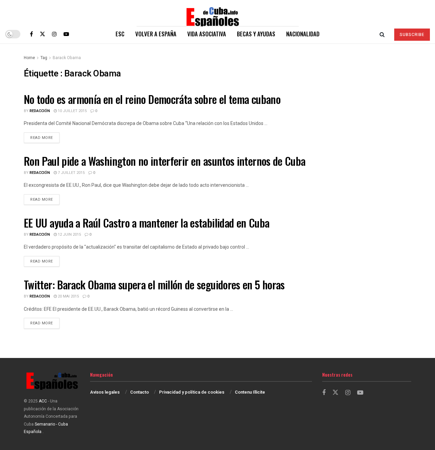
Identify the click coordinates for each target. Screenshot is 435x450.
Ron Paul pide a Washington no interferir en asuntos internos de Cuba (164, 161)
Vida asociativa (206, 34)
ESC (120, 34)
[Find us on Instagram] (54, 33)
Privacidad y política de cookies (191, 392)
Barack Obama (67, 58)
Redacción (40, 111)
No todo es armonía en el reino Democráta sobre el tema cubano (152, 99)
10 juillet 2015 (72, 111)
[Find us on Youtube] (66, 33)
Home (29, 58)
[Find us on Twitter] (42, 33)
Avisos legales (105, 392)
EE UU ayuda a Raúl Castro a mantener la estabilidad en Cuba (146, 223)
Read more (44, 137)
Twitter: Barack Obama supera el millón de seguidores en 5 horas (154, 284)
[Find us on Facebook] (31, 33)
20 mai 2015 (68, 296)
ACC (43, 401)
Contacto (139, 392)
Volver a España (155, 34)
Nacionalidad (302, 34)
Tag (43, 58)
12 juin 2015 (69, 234)
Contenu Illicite (250, 392)
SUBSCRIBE (412, 35)
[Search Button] (382, 33)
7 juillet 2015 (71, 173)
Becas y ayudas (256, 34)
